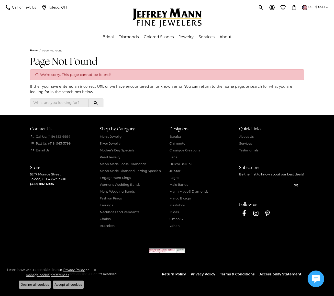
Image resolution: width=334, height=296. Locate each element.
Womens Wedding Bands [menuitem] (120, 184)
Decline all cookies (35, 284)
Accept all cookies (68, 284)
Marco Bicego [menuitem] (180, 198)
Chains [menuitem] (105, 219)
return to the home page (221, 86)
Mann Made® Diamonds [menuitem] (188, 191)
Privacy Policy (203, 274)
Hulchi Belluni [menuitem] (180, 164)
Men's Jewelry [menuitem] (111, 136)
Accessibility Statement (280, 274)
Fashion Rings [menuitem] (111, 198)
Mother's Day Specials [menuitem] (117, 150)
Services (207, 37)
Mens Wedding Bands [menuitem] (117, 191)
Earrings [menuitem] (106, 205)
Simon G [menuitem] (176, 219)
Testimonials (248, 150)
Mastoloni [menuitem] (177, 205)
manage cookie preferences (47, 275)
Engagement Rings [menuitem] (115, 178)
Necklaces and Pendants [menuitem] (119, 212)
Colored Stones (159, 37)
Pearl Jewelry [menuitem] (110, 157)
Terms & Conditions (237, 274)
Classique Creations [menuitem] (184, 150)
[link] (54, 7)
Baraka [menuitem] (175, 136)
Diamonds (129, 37)
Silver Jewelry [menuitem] (110, 143)
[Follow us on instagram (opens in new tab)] (256, 213)
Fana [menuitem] (173, 157)
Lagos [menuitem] (174, 178)
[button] (20, 7)
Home (34, 50)
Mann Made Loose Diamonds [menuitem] (123, 164)
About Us (246, 136)
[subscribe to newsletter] (295, 185)
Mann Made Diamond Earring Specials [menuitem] (130, 171)
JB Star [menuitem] (174, 171)
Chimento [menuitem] (177, 143)
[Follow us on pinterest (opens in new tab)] (267, 213)
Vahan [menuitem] (174, 226)
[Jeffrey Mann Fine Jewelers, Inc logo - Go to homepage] (167, 18)
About (226, 37)
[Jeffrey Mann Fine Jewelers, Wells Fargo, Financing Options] (167, 250)
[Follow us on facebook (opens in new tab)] (244, 213)
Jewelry (186, 37)
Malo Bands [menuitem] (178, 184)
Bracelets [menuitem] (107, 226)
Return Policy (174, 274)
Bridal (108, 37)
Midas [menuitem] (174, 212)
